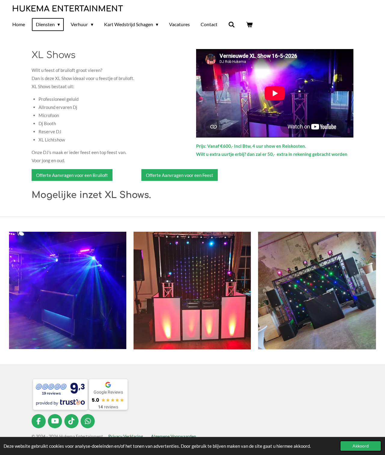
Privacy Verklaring (125, 436)
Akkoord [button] (361, 446)
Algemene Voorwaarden (173, 436)
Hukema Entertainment (67, 9)
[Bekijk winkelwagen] (249, 24)
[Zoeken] (231, 24)
